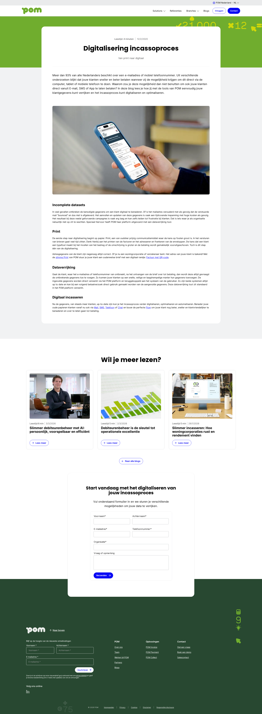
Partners (118, 662)
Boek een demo (184, 652)
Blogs (206, 10)
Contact (234, 11)
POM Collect (151, 657)
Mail (96, 307)
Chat (120, 307)
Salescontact (183, 657)
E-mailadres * (32, 657)
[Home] (32, 11)
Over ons (118, 647)
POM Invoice (151, 647)
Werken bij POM (121, 657)
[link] (59, 409)
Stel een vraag (183, 647)
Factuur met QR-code (157, 257)
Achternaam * (62, 645)
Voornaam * (31, 645)
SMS (101, 307)
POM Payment (152, 652)
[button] (226, 2)
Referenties (175, 10)
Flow (148, 307)
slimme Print (62, 257)
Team (116, 652)
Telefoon (109, 307)
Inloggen (219, 11)
